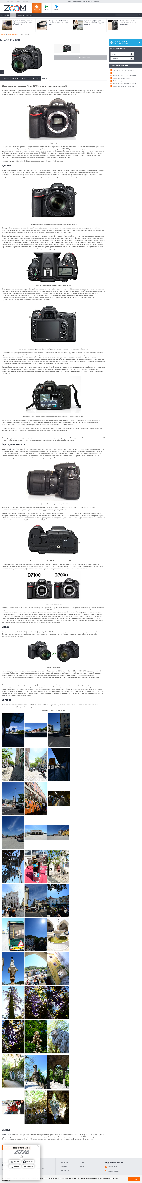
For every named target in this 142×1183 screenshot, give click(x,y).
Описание (5, 78)
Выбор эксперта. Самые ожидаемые (124, 75)
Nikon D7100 (13, 449)
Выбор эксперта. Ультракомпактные (124, 81)
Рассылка (112, 1167)
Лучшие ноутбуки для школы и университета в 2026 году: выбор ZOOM (23, 22)
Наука (46, 10)
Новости (20, 15)
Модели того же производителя (123, 70)
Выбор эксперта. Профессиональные (125, 86)
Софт (56, 10)
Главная (2, 34)
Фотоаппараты (13, 34)
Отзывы (36, 78)
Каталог (4, 15)
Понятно (133, 1179)
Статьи (13, 15)
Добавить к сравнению (81, 57)
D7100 (42, 92)
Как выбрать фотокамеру (121, 42)
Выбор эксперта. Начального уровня (124, 83)
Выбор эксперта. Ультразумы (122, 78)
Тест (29, 78)
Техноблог (29, 15)
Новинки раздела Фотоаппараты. (123, 73)
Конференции (87, 1)
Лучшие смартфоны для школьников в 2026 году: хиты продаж (94, 22)
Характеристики (18, 78)
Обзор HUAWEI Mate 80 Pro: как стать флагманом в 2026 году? (58, 22)
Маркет (96, 1)
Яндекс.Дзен (113, 1171)
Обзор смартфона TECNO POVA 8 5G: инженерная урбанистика (128, 22)
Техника (37, 10)
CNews (69, 1)
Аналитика (77, 1)
